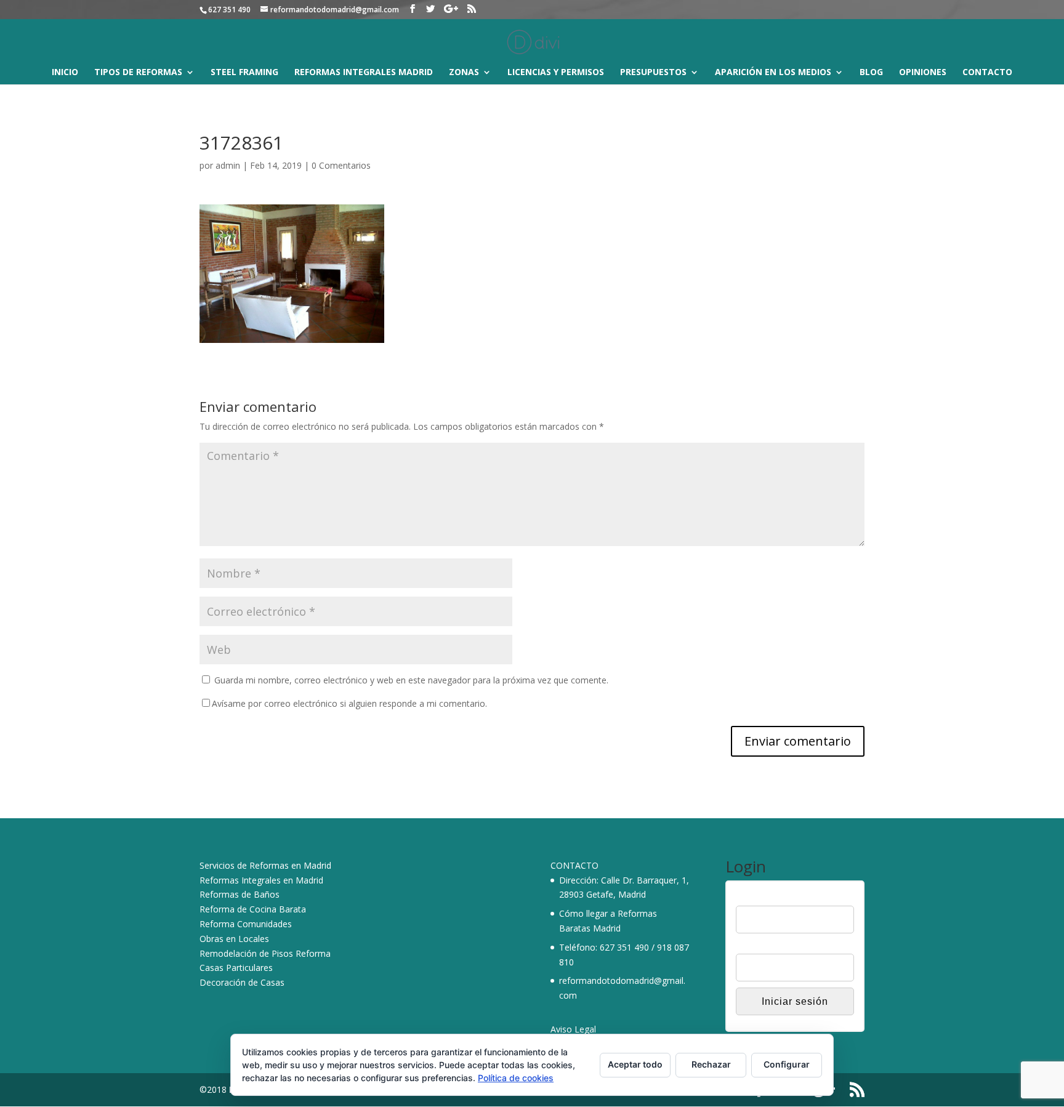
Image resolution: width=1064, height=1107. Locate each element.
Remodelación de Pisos (246, 953)
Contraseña (758, 946)
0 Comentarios (341, 165)
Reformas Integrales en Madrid (261, 880)
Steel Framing (244, 73)
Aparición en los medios (773, 73)
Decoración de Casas (242, 982)
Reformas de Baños (240, 894)
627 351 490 (624, 947)
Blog (871, 73)
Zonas (464, 73)
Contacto (987, 73)
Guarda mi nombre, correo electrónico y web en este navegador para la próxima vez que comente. (411, 680)
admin (228, 165)
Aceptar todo (635, 1064)
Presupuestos (653, 73)
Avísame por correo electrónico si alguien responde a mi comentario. (349, 703)
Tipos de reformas (138, 73)
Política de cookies (516, 1078)
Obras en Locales (234, 938)
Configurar (787, 1064)
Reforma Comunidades (246, 924)
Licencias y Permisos (555, 73)
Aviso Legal (573, 1029)
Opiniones (922, 73)
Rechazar (711, 1064)
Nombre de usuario (773, 898)
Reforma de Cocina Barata (253, 909)
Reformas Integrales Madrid (363, 73)
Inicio (65, 73)
